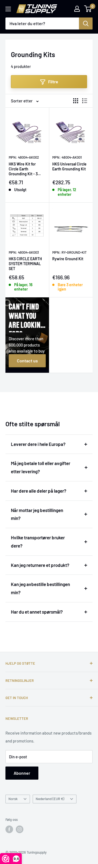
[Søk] (86, 23)
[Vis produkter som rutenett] (75, 100)
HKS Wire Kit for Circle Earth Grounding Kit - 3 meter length (23, 169)
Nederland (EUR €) (50, 799)
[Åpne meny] (8, 9)
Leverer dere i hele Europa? (38, 444)
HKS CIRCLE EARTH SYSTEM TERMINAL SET (25, 263)
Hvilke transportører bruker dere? (38, 541)
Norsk (13, 799)
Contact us (27, 360)
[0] (88, 8)
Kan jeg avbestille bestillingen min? (40, 588)
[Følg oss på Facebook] (9, 829)
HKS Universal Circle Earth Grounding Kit (69, 166)
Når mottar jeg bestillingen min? (37, 514)
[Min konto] (77, 9)
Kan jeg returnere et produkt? (40, 565)
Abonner (22, 773)
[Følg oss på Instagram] (19, 829)
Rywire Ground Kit (67, 258)
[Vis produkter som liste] (84, 100)
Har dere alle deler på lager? (38, 490)
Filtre (53, 81)
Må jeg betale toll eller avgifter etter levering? (40, 467)
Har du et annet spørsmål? (37, 611)
